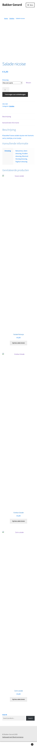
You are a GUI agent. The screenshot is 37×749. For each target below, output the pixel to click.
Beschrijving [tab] (6, 116)
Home (6, 18)
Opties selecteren (18, 343)
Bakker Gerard (12, 5)
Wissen (28, 83)
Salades (11, 18)
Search (4, 715)
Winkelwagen (28, 743)
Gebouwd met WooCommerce (12, 737)
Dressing (5, 80)
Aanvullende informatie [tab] (10, 123)
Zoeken (18, 745)
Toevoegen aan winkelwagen (15, 94)
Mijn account (6, 745)
